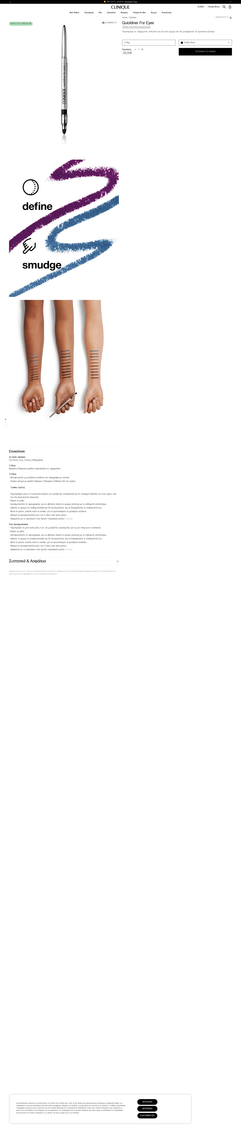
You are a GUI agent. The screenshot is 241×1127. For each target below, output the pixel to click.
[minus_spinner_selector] (135, 49)
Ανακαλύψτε (166, 13)
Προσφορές (89, 13)
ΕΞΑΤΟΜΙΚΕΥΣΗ (147, 1115)
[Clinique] (120, 7)
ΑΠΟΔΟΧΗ (147, 1102)
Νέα (100, 13)
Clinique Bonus (214, 7)
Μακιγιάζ (124, 13)
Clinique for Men (139, 13)
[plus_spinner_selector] (142, 49)
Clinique (68, 519)
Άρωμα (154, 13)
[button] (230, 7)
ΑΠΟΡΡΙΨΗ (147, 1109)
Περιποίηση (111, 13)
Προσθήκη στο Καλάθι (205, 51)
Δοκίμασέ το (111, 23)
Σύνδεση (201, 7)
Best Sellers (74, 13)
